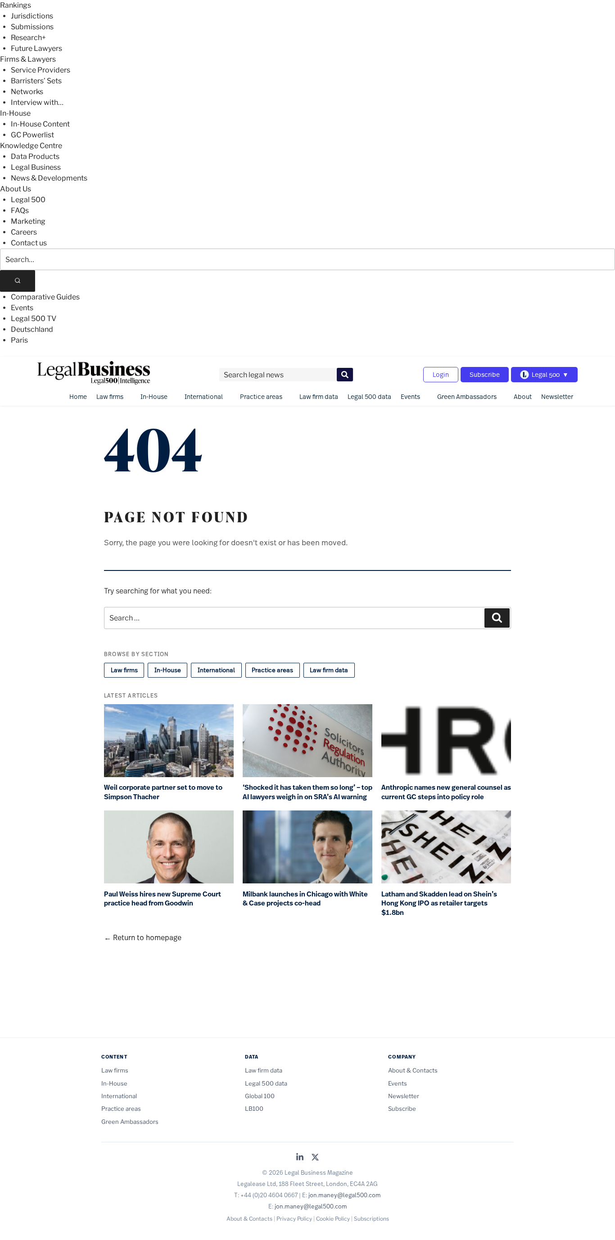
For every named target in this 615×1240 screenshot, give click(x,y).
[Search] (17, 281)
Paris (19, 340)
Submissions (32, 27)
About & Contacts (413, 1070)
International (204, 396)
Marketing (28, 221)
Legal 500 (28, 199)
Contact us (29, 243)
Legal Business (36, 167)
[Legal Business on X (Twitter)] (315, 1158)
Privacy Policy (294, 1218)
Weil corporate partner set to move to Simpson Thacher (163, 792)
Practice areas (261, 396)
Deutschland (32, 329)
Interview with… (37, 102)
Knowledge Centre (31, 145)
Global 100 (260, 1096)
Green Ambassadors (467, 396)
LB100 (254, 1108)
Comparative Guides (45, 297)
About (523, 396)
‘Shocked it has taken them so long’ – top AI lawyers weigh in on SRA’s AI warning (307, 792)
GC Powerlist (32, 135)
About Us (15, 189)
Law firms (109, 396)
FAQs (20, 210)
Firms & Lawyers (28, 59)
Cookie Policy (333, 1218)
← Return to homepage (142, 937)
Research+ (28, 37)
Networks (27, 91)
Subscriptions (371, 1218)
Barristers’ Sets (36, 81)
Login (441, 374)
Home (78, 396)
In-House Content (40, 124)
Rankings (15, 5)
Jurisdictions (32, 16)
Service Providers (40, 70)
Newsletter (557, 396)
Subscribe (485, 374)
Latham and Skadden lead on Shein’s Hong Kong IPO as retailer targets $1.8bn (439, 903)
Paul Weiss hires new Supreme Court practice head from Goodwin (162, 899)
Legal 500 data (369, 396)
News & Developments (49, 178)
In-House (15, 113)
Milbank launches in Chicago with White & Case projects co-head (305, 899)
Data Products (35, 156)
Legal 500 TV (33, 318)
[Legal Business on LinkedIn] (300, 1158)
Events (22, 307)
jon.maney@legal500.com (344, 1195)
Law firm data (318, 396)
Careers (24, 232)
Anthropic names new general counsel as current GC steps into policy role (446, 792)
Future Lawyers (36, 48)
